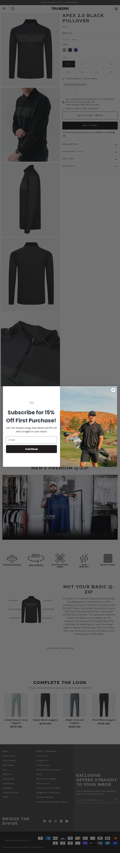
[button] (31, 403)
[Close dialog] (113, 390)
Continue (31, 449)
